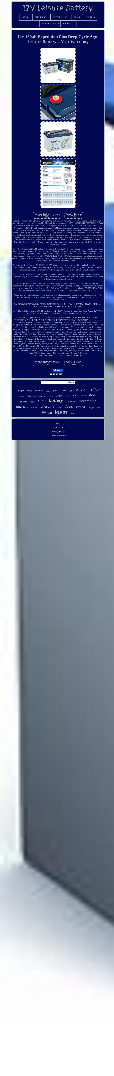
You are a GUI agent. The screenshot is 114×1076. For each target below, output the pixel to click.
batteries (71, 401)
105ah (51, 396)
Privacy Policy (58, 431)
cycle (73, 389)
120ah (48, 391)
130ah (72, 414)
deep (68, 406)
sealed (83, 395)
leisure (61, 412)
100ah (96, 390)
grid (98, 408)
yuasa (67, 396)
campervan (32, 396)
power (56, 390)
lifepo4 (80, 407)
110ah (41, 401)
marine (22, 406)
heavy (21, 396)
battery (56, 400)
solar (84, 390)
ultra (74, 395)
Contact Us (58, 427)
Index (58, 423)
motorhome (87, 401)
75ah (59, 395)
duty (64, 391)
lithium (47, 413)
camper (91, 407)
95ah (32, 401)
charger (20, 390)
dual (59, 407)
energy (29, 391)
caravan (46, 406)
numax (39, 390)
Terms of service (58, 435)
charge (23, 401)
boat (92, 394)
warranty (42, 396)
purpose (34, 408)
